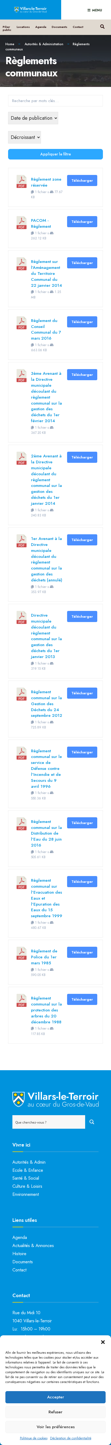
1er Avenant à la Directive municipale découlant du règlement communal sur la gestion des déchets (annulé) (46, 559)
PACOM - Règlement (41, 223)
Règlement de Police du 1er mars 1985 (44, 957)
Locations (23, 27)
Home (9, 44)
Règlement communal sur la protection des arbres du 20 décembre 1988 (46, 1010)
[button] (103, 1342)
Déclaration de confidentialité (70, 1438)
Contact (78, 27)
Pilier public (7, 28)
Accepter (55, 1397)
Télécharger (82, 180)
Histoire (19, 1254)
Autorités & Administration (44, 44)
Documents (59, 27)
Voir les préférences (56, 1427)
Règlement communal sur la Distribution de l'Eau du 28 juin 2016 (46, 833)
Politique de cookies (33, 1438)
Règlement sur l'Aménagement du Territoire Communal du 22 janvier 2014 (46, 273)
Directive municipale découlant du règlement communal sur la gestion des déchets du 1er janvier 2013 (46, 636)
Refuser (55, 1412)
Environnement (25, 1194)
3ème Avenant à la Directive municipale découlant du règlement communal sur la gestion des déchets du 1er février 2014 (46, 397)
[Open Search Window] (102, 26)
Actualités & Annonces (33, 1245)
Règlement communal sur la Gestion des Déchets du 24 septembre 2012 (46, 703)
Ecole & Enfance (27, 1170)
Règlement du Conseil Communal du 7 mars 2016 (46, 329)
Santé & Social (25, 1178)
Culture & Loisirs (27, 1186)
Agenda (40, 27)
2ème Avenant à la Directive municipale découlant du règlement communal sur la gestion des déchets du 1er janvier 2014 (46, 479)
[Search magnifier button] (92, 1122)
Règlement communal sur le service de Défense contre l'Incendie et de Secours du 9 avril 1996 (46, 768)
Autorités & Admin (29, 1162)
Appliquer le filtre (55, 154)
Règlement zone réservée (46, 182)
